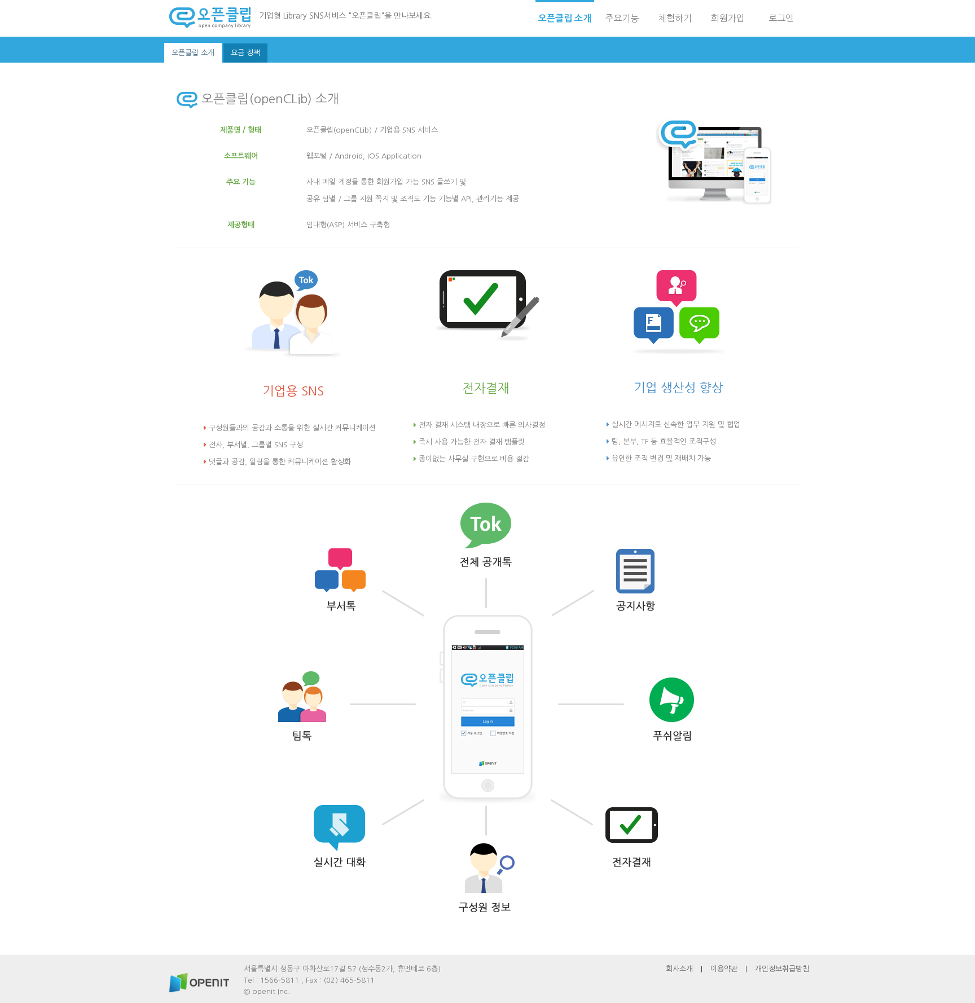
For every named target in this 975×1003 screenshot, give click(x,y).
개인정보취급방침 (782, 969)
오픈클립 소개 (564, 18)
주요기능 (622, 18)
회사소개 (679, 969)
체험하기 (675, 18)
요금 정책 (245, 52)
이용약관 (723, 969)
